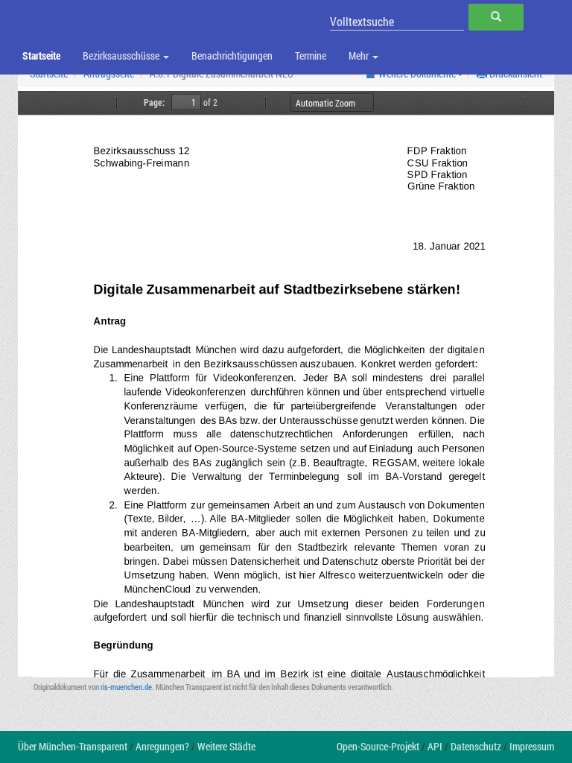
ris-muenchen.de (126, 686)
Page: (154, 102)
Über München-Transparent (72, 746)
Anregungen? (162, 746)
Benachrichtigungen (232, 55)
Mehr (360, 55)
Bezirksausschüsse (122, 55)
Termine (310, 55)
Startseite (41, 55)
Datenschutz (476, 746)
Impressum (531, 746)
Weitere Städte (226, 746)
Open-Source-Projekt (378, 746)
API (435, 746)
